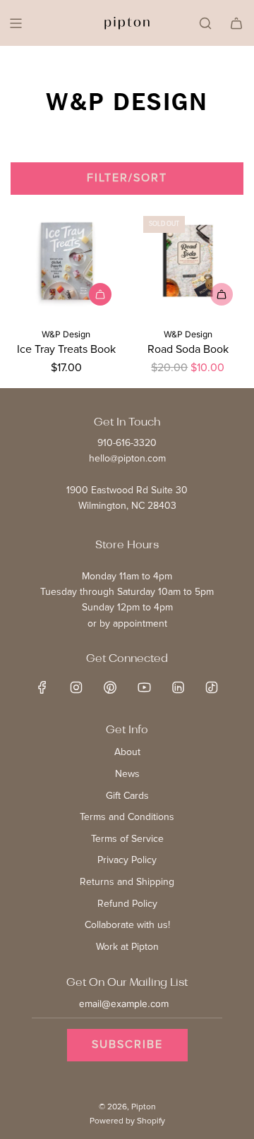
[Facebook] (42, 687)
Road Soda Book (188, 349)
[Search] (205, 23)
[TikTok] (211, 687)
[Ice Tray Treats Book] (66, 261)
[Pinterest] (110, 687)
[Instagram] (76, 687)
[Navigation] (15, 23)
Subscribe (127, 1044)
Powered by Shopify (127, 1121)
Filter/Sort (127, 178)
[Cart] (236, 23)
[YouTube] (143, 687)
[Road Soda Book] (188, 261)
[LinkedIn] (177, 687)
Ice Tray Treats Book (66, 349)
